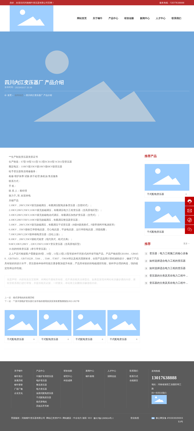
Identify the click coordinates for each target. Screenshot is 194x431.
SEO (90, 418)
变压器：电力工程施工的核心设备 (168, 253)
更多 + (186, 243)
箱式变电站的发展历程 (23, 297)
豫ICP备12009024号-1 (104, 418)
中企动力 (77, 418)
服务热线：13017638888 (171, 2)
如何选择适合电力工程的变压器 (167, 260)
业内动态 (19, 95)
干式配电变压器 (15, 339)
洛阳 (84, 418)
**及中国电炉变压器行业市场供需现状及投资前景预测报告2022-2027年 (46, 301)
